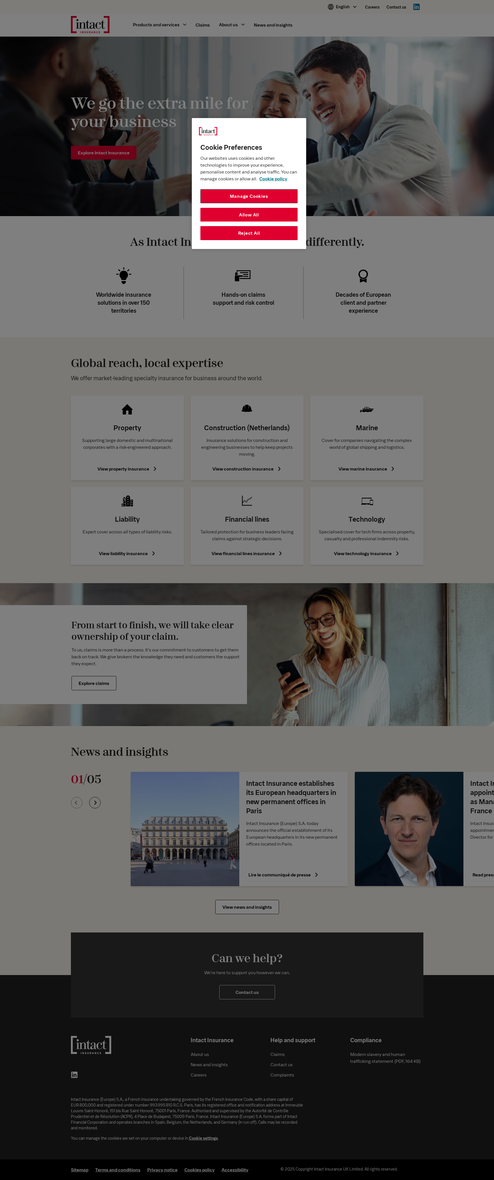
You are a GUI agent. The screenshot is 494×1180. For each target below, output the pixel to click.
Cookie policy (273, 178)
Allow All (249, 214)
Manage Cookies (249, 196)
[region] (249, 183)
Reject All (249, 233)
